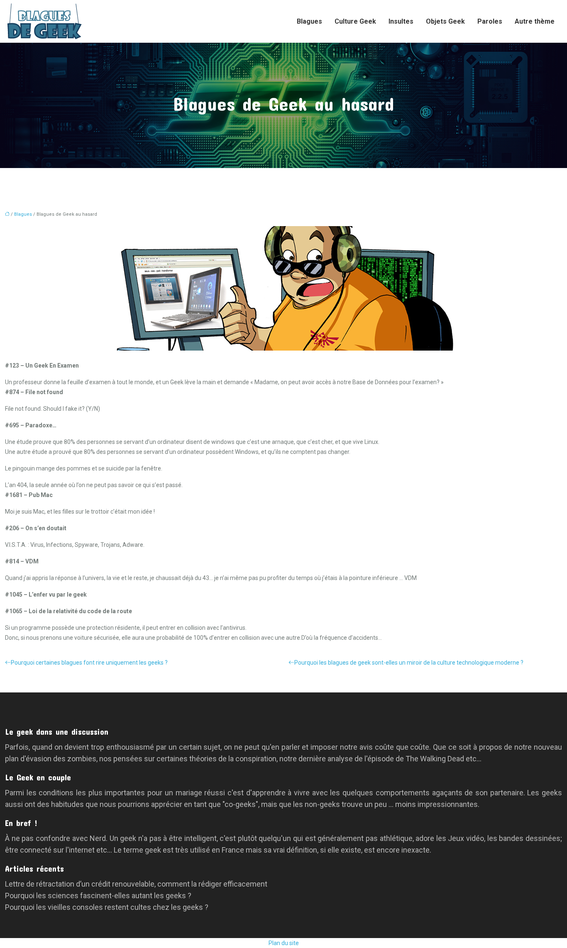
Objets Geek (445, 21)
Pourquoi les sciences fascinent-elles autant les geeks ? (98, 895)
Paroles (489, 21)
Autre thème (535, 21)
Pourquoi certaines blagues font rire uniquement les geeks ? (89, 662)
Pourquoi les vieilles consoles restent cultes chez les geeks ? (106, 907)
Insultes (401, 21)
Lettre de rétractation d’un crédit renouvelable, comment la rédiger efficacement (136, 884)
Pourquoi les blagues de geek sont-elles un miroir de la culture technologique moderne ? (408, 662)
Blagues (309, 21)
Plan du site (284, 943)
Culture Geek (355, 21)
